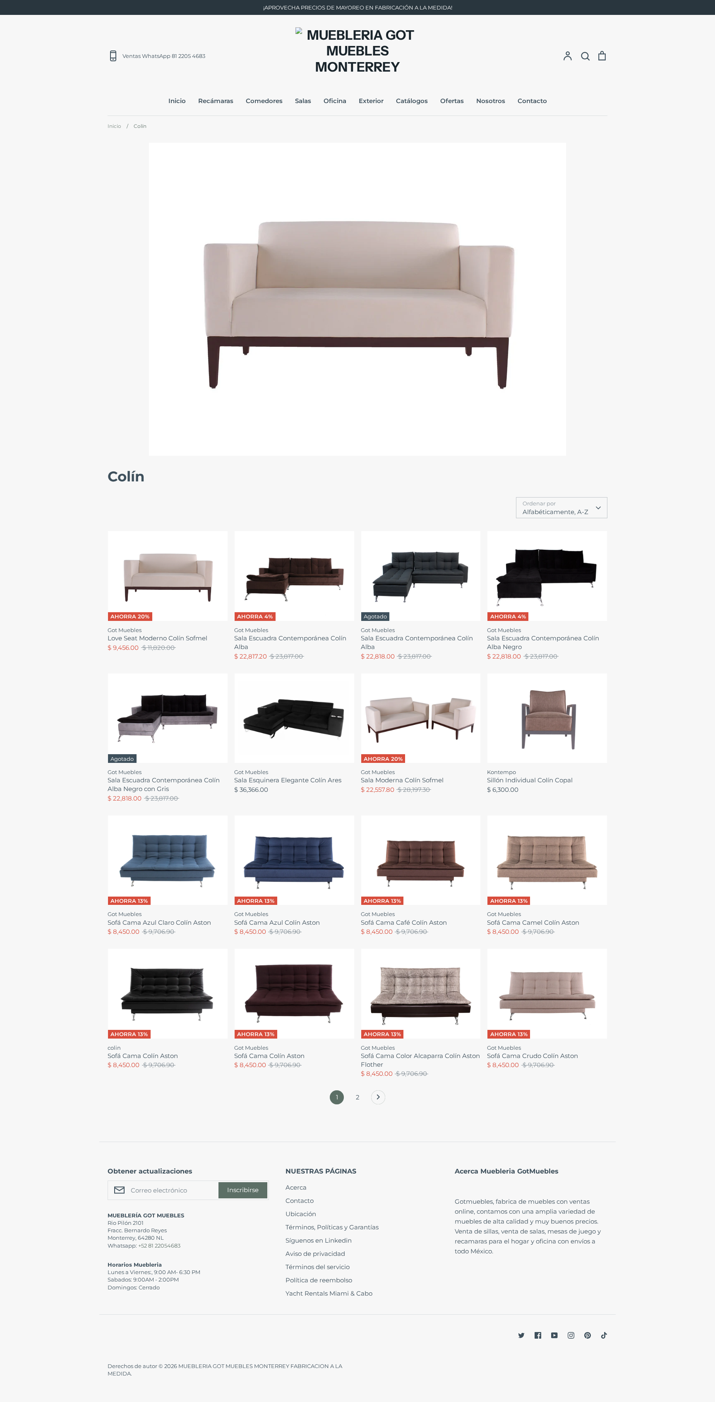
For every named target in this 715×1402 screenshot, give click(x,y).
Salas (303, 101)
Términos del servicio (318, 1267)
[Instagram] (571, 1335)
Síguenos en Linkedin (319, 1240)
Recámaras (215, 101)
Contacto (532, 101)
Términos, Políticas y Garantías (332, 1227)
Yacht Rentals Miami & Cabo (329, 1293)
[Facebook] (538, 1335)
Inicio (177, 101)
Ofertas (452, 101)
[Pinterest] (587, 1335)
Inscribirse (243, 1190)
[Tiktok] (604, 1335)
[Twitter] (521, 1335)
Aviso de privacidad (315, 1254)
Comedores (264, 101)
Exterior (371, 101)
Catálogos (412, 101)
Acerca (296, 1187)
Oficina (335, 101)
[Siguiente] (378, 1099)
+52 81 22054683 (159, 1245)
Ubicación (301, 1214)
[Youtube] (554, 1335)
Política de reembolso (319, 1280)
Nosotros (490, 101)
